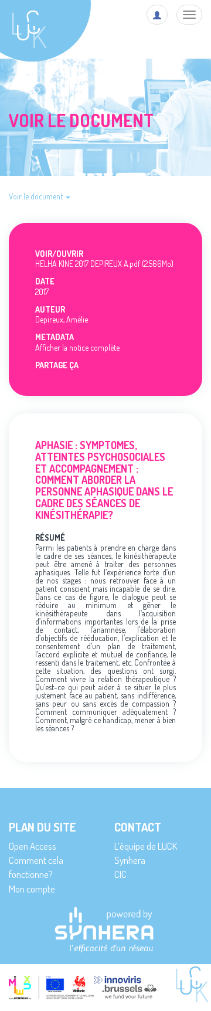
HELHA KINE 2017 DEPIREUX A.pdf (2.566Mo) (104, 264)
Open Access (32, 846)
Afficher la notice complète (77, 347)
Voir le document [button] (36, 196)
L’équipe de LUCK (145, 846)
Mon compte (32, 889)
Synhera (129, 860)
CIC (120, 874)
